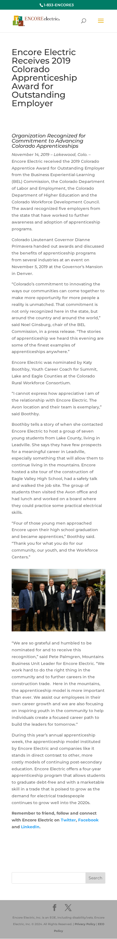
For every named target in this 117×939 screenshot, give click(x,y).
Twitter (68, 820)
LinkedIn (30, 826)
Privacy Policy (85, 924)
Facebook (88, 820)
